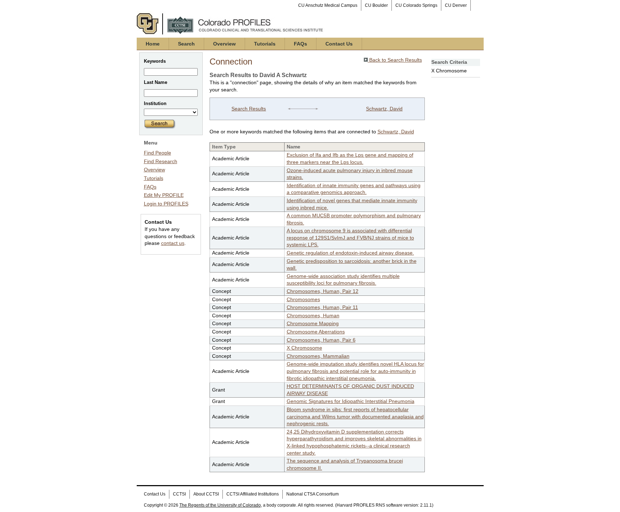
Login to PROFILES (166, 204)
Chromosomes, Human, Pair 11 (322, 307)
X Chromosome (304, 348)
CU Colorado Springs (416, 5)
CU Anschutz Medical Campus (327, 5)
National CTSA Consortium (312, 494)
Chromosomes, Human (313, 315)
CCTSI (179, 494)
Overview (224, 44)
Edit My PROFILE (164, 195)
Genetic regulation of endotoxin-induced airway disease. (350, 253)
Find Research (160, 161)
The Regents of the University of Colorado (220, 505)
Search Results (248, 109)
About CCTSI (206, 494)
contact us (172, 243)
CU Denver (456, 5)
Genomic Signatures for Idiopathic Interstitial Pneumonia (350, 401)
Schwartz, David (384, 109)
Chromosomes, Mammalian (318, 356)
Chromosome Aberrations (316, 332)
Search (186, 44)
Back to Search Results (395, 60)
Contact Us (339, 44)
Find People (157, 153)
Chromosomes (303, 299)
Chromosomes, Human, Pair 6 (321, 340)
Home (153, 44)
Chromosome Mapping (313, 323)
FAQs (300, 44)
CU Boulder (376, 5)
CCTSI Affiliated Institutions (252, 494)
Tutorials (265, 44)
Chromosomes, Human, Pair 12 (322, 291)
